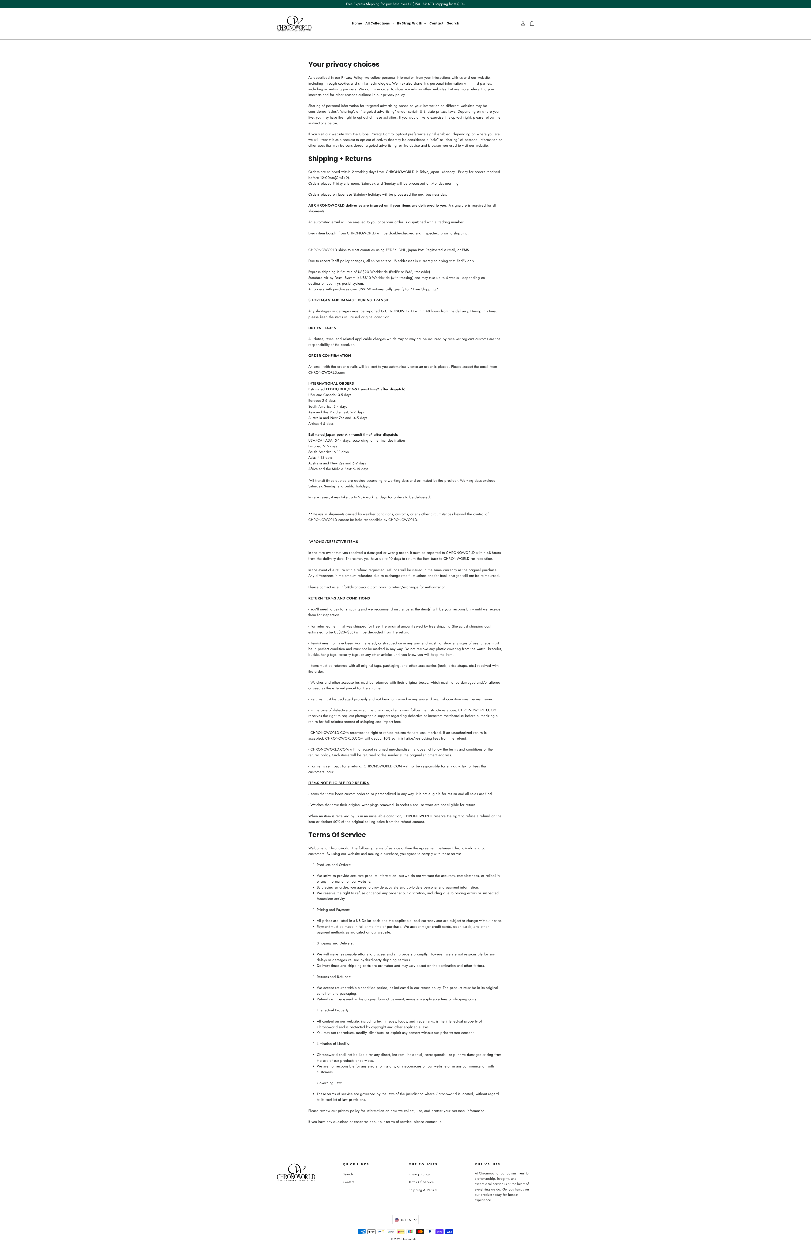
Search (453, 23)
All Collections (378, 23)
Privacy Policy (419, 1174)
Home (357, 23)
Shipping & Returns (423, 1190)
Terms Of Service (421, 1182)
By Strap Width (410, 23)
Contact (436, 23)
